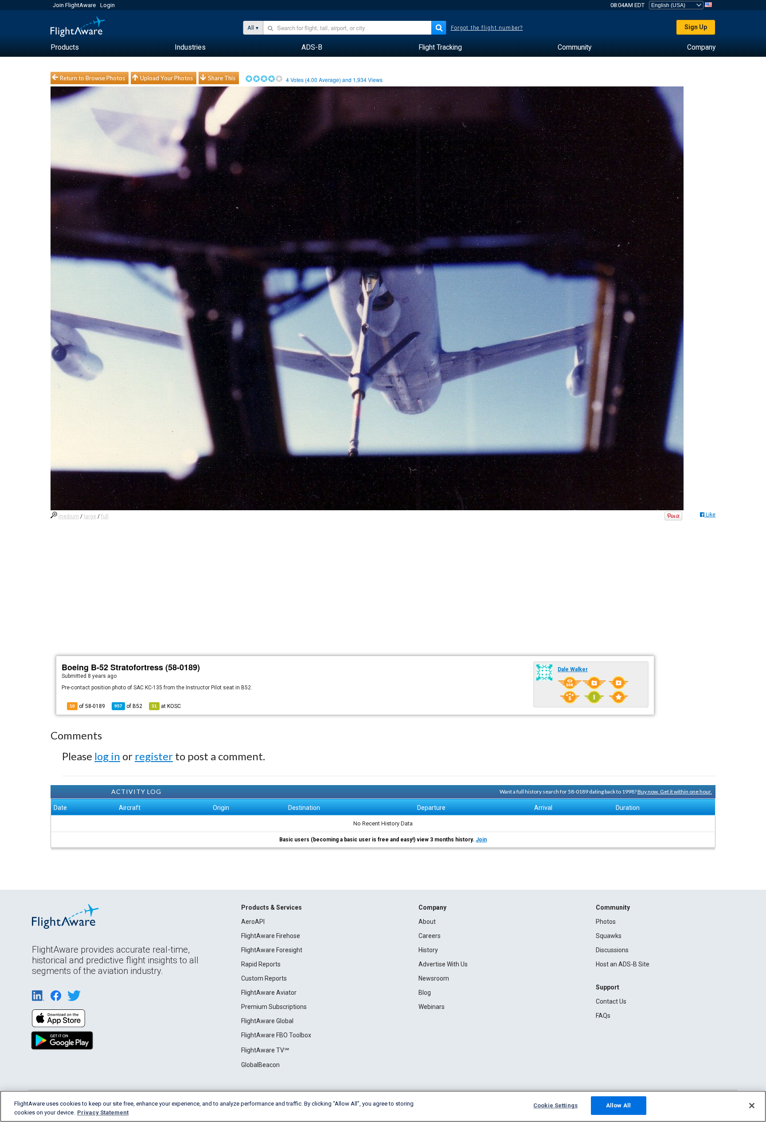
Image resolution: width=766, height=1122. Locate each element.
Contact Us (611, 1001)
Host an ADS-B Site (622, 964)
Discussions (612, 950)
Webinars (431, 1006)
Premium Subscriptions (274, 1006)
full (105, 516)
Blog (424, 992)
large (90, 516)
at (166, 706)
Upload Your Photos (166, 78)
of (128, 706)
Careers (429, 935)
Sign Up (695, 27)
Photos (606, 921)
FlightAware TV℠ (265, 1050)
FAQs (603, 1015)
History (428, 950)
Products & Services (271, 907)
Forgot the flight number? (487, 28)
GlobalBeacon (260, 1064)
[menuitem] (64, 47)
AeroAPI (253, 921)
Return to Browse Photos (92, 78)
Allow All (618, 1105)
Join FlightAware (74, 5)
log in (107, 756)
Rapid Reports (261, 964)
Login (107, 5)
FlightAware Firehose (270, 935)
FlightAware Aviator (269, 992)
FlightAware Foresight (271, 950)
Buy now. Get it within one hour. (674, 791)
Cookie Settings (555, 1105)
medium (69, 516)
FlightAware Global (267, 1020)
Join (481, 840)
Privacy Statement (103, 1112)
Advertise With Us (443, 964)
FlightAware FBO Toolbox (276, 1035)
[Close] (752, 1105)
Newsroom (433, 978)
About (427, 921)
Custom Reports (264, 978)
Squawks (608, 935)
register (154, 756)
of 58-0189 (87, 706)
